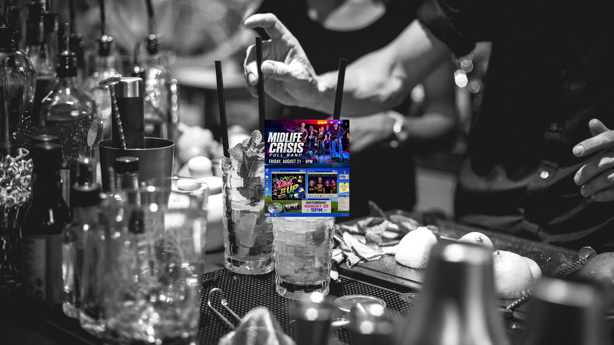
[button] (346, 124)
